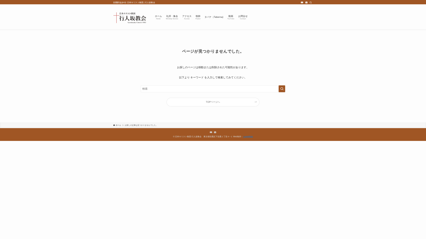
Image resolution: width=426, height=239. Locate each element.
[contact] (306, 2)
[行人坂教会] (129, 17)
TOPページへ (213, 102)
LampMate (248, 136)
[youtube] (302, 2)
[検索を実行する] (282, 88)
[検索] (311, 2)
